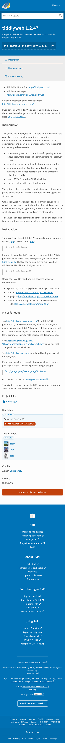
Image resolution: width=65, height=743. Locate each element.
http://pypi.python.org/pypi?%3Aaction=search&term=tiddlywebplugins (23, 342)
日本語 (40, 719)
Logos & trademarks (32, 575)
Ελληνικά (24, 722)
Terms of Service (31, 628)
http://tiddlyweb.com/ (39, 87)
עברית (30, 724)
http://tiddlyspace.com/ (17, 353)
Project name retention (31, 543)
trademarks (16, 681)
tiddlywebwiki (9, 262)
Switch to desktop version (32, 703)
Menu (55, 5)
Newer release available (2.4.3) (19, 424)
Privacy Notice (31, 639)
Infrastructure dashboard (31, 568)
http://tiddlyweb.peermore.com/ (18, 104)
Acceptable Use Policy (31, 643)
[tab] (32, 60)
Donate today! (32, 673)
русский (22, 724)
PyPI (32, 241)
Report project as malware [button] (32, 492)
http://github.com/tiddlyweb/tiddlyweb (25, 94)
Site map (32, 689)
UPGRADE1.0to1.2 (16, 116)
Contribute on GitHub (31, 600)
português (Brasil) (52, 719)
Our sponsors (32, 579)
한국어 (48, 724)
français (32, 719)
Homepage (11, 401)
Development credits (31, 611)
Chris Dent (15, 470)
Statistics (32, 571)
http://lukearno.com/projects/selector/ (34, 292)
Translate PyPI (31, 603)
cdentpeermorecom (35, 379)
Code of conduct (31, 636)
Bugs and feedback (32, 596)
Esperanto (39, 724)
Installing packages (31, 531)
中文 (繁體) (55, 722)
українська (14, 722)
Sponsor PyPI (32, 607)
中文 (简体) (44, 722)
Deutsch (34, 722)
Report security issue (32, 632)
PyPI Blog (31, 564)
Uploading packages (31, 535)
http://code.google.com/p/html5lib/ (31, 304)
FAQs (32, 547)
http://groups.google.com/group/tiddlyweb (25, 371)
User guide (31, 539)
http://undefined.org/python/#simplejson (38, 296)
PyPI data (8, 414)
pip (12, 241)
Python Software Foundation (39, 681)
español (23, 719)
